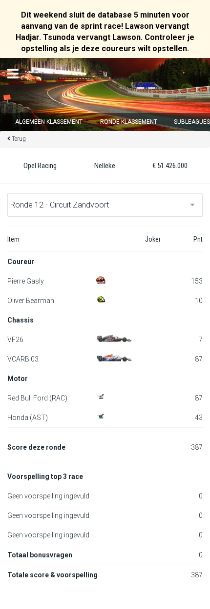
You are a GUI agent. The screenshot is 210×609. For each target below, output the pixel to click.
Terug (19, 138)
